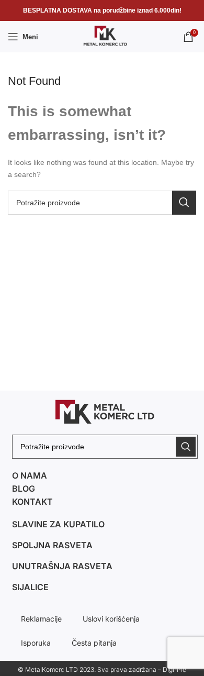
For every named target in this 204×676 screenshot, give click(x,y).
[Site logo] (102, 36)
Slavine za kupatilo (58, 524)
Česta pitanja (94, 642)
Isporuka (36, 642)
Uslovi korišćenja (111, 618)
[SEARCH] (184, 203)
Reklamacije (41, 618)
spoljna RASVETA (52, 545)
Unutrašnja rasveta (62, 566)
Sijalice (30, 587)
